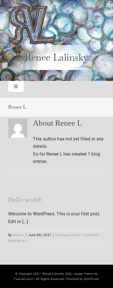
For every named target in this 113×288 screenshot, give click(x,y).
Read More (16, 241)
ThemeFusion (23, 279)
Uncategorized (66, 235)
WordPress (91, 279)
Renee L (19, 235)
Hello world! (25, 199)
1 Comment (90, 235)
